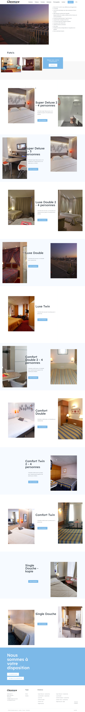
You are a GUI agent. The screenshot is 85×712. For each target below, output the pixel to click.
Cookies (19, 710)
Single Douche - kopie (60, 701)
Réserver (71, 2)
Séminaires (49, 2)
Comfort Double (41, 699)
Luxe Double (58, 695)
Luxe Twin (40, 697)
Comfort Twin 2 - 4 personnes (62, 699)
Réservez (53, 65)
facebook (76, 701)
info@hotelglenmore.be (15, 678)
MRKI (76, 710)
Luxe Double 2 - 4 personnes (43, 695)
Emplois (26, 695)
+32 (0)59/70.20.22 (13, 674)
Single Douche (41, 703)
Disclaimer (28, 710)
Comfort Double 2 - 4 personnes (62, 697)
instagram (76, 703)
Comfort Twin (40, 701)
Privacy (23, 710)
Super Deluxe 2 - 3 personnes (62, 693)
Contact (63, 2)
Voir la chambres (42, 120)
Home (26, 693)
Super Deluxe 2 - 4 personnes (44, 693)
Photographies (56, 2)
